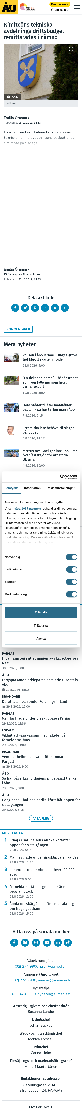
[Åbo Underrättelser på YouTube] (47, 943)
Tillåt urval (41, 625)
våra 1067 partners (28, 508)
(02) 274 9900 (26, 966)
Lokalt (8, 730)
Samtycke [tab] (11, 488)
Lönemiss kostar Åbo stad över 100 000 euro (42, 875)
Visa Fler (41, 819)
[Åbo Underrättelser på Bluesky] (25, 943)
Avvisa (41, 638)
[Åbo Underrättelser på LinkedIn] (58, 943)
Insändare (11, 697)
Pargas (8, 654)
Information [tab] (32, 488)
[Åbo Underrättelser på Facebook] (14, 943)
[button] (60, 10)
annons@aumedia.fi (54, 980)
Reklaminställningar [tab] (61, 488)
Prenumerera (60, 4)
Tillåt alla (41, 612)
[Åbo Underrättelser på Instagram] (36, 943)
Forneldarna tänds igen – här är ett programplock (39, 892)
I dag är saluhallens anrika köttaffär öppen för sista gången (40, 845)
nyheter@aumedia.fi (54, 994)
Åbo (5, 675)
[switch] (71, 569)
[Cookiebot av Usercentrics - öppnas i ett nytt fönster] (60, 477)
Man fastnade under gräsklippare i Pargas (44, 859)
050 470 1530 (24, 994)
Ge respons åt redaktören (24, 274)
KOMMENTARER (18, 329)
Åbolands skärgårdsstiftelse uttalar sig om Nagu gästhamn (42, 909)
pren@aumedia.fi (53, 966)
